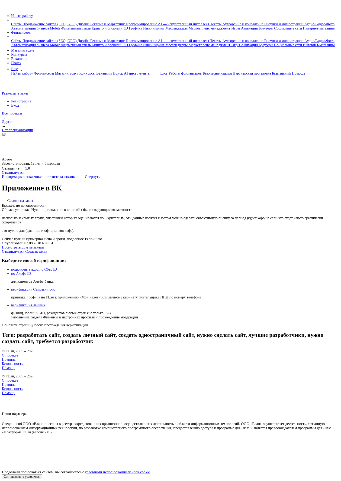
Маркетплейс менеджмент (210, 28)
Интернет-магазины (319, 28)
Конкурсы (19, 54)
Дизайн (83, 24)
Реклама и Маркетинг (108, 24)
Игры (236, 28)
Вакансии (19, 59)
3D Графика (133, 28)
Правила (9, 359)
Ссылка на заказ (20, 201)
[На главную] (6, 8)
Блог (164, 73)
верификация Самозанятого (33, 289)
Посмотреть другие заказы (23, 247)
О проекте (10, 355)
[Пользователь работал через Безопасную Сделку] (24, 159)
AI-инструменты (137, 73)
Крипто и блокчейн (107, 28)
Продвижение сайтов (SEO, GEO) (50, 24)
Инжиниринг (154, 28)
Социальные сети (288, 28)
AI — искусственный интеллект (184, 24)
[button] (12, 20)
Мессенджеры (177, 28)
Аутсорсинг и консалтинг (243, 24)
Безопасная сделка (217, 73)
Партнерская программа (252, 73)
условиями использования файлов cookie (117, 472)
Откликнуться (13, 172)
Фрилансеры (21, 32)
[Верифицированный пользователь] (16, 158)
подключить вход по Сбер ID (34, 269)
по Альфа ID (21, 273)
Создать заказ (36, 251)
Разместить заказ (15, 93)
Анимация (250, 28)
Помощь (298, 73)
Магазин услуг (23, 50)
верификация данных (28, 305)
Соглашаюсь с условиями (22, 476)
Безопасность (12, 364)
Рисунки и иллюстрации (284, 24)
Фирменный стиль (76, 28)
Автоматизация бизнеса (30, 28)
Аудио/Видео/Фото (319, 24)
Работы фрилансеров (185, 73)
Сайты (17, 24)
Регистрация (21, 101)
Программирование (142, 24)
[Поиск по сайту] (15, 85)
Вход (15, 105)
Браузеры (266, 28)
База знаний (281, 73)
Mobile (55, 28)
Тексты (216, 24)
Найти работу (22, 16)
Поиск (16, 63)
